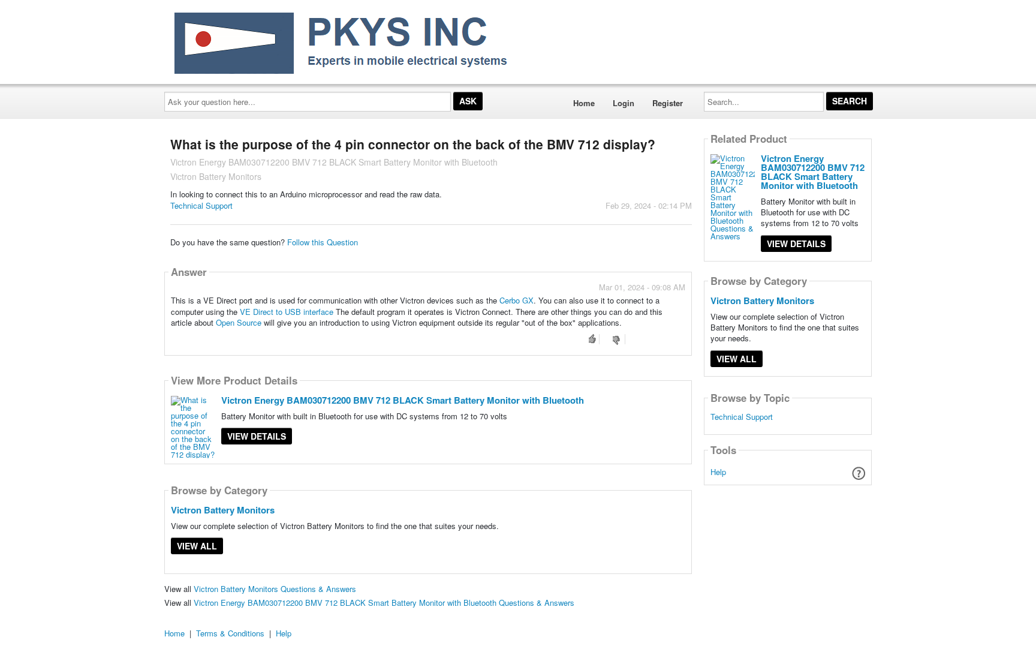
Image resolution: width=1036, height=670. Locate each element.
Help (718, 471)
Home (584, 103)
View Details (256, 436)
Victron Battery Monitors (223, 509)
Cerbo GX (516, 300)
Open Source (238, 322)
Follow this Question (322, 242)
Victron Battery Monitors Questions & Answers (275, 588)
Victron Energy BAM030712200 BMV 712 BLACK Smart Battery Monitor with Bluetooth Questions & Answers (384, 602)
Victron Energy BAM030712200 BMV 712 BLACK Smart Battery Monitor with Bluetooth (402, 400)
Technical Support (201, 205)
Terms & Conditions (230, 633)
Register (667, 103)
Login (623, 103)
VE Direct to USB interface (286, 311)
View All (197, 546)
